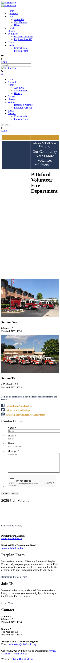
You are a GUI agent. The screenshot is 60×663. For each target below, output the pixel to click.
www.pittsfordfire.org (12, 538)
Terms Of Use (20, 653)
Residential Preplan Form (14, 577)
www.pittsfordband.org (13, 548)
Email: (11, 435)
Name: (11, 427)
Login (4, 62)
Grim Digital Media (23, 659)
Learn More (7, 603)
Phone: (11, 443)
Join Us (54, 165)
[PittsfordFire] (8, 2)
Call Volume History (11, 525)
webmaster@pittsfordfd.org (22, 644)
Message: (12, 451)
